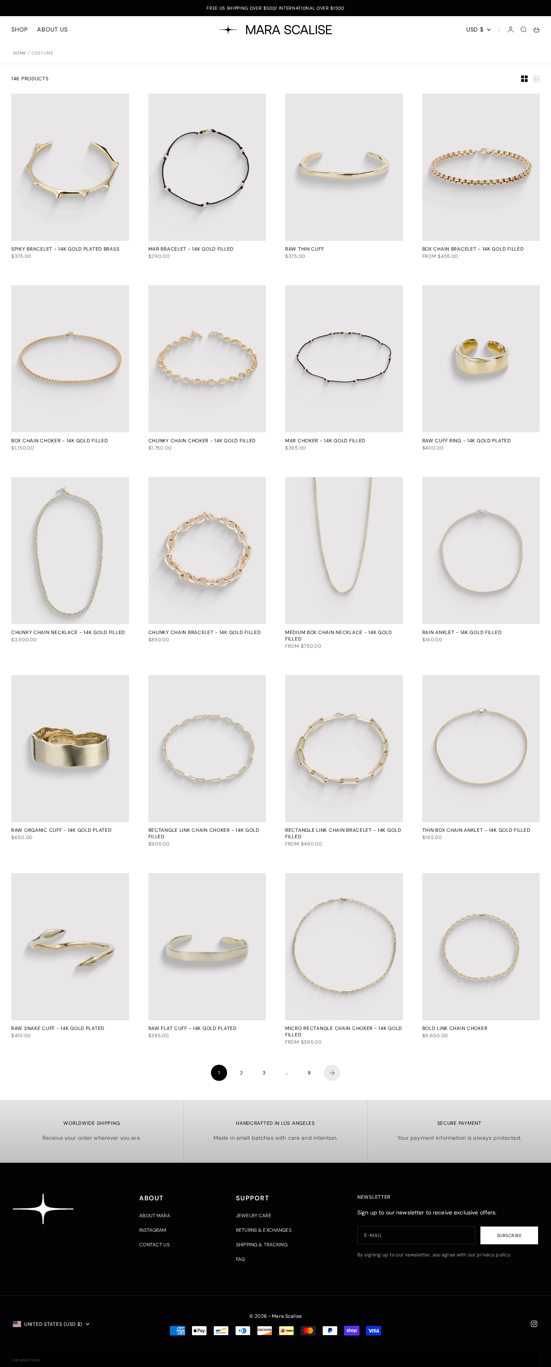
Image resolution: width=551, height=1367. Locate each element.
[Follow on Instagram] (534, 1324)
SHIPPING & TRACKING (262, 1244)
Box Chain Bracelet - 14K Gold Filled (473, 249)
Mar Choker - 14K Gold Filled (325, 441)
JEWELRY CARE (253, 1215)
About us (52, 29)
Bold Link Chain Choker (455, 1029)
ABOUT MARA (154, 1215)
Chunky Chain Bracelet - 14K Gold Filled (204, 632)
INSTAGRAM (152, 1230)
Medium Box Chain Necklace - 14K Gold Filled (338, 636)
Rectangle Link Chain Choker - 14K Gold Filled (203, 834)
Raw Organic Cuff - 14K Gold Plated (61, 831)
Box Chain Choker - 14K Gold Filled (59, 441)
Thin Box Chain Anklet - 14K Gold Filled (476, 831)
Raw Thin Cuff (304, 249)
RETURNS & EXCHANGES (264, 1230)
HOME (19, 53)
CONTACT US (154, 1244)
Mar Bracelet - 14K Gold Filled (191, 249)
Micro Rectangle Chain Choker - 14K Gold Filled (343, 1032)
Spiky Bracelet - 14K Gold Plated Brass (65, 249)
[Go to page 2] (332, 1073)
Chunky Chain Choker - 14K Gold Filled (202, 441)
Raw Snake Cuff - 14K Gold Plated (57, 1029)
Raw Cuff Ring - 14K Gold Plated (466, 441)
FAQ (240, 1259)
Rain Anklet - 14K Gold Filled (462, 632)
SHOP (19, 29)
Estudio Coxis (26, 1360)
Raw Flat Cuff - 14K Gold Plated (192, 1029)
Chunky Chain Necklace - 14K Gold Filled (68, 632)
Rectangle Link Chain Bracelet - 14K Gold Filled (343, 834)
